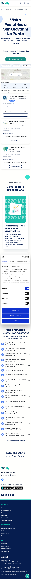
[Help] (27, 576)
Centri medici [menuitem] (5, 515)
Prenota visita (8, 9)
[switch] (27, 293)
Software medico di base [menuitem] (8, 528)
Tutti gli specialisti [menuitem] (6, 520)
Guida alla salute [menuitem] (6, 510)
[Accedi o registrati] (24, 3)
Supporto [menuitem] (4, 513)
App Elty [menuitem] (3, 507)
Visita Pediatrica (18, 9)
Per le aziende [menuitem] (5, 530)
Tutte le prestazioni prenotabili (15, 440)
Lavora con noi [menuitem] (5, 546)
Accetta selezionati (15, 315)
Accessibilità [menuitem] (5, 551)
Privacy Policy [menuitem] (12, 573)
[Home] (1, 9)
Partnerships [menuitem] (4, 536)
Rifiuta (15, 321)
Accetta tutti (15, 310)
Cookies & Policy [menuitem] (12, 574)
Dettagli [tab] (12, 261)
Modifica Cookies (6, 548)
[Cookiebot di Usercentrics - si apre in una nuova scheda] (22, 257)
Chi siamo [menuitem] (4, 543)
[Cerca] (20, 3)
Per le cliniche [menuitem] (5, 533)
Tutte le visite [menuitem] (5, 518)
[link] (15, 140)
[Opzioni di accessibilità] (2, 480)
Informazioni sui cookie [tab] (23, 261)
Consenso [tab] (5, 261)
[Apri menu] (28, 3)
